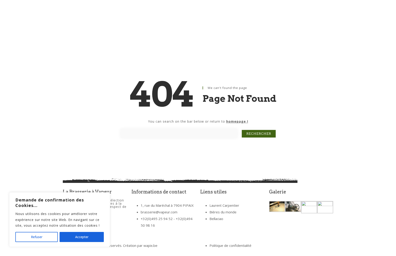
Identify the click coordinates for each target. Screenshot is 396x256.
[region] (59, 219)
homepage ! (237, 121)
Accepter (81, 237)
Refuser (36, 237)
